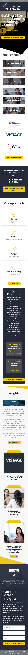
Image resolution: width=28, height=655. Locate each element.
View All (14, 557)
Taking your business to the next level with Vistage (14, 477)
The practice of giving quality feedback (14, 512)
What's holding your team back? (14, 189)
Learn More (14, 284)
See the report (14, 442)
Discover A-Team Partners (13, 37)
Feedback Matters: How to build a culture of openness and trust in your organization (14, 549)
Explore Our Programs (14, 380)
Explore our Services (14, 158)
